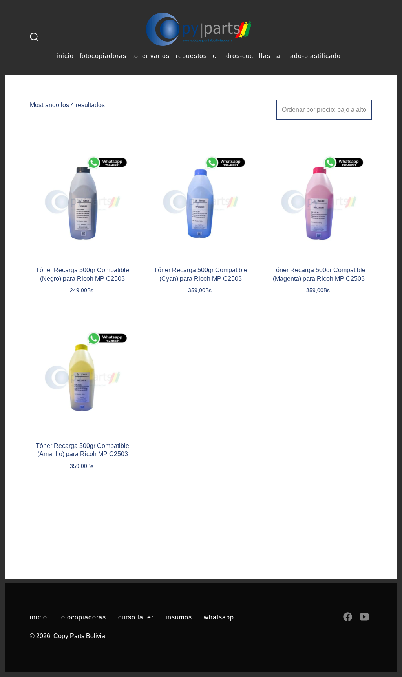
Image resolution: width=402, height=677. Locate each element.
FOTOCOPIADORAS (103, 56)
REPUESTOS (191, 56)
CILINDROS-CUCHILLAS (241, 56)
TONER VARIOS (151, 56)
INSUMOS (179, 617)
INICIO (65, 56)
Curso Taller (135, 617)
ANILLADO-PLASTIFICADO (308, 56)
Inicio (38, 617)
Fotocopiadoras (82, 617)
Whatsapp (219, 617)
